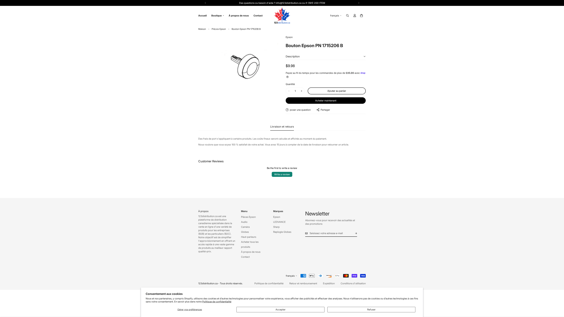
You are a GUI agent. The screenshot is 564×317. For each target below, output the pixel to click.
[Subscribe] (353, 233)
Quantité (290, 84)
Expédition (329, 283)
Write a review (282, 174)
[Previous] (205, 3)
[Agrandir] (275, 41)
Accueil (202, 15)
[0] (361, 15)
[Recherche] (347, 15)
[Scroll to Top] (558, 301)
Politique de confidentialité (216, 301)
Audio (244, 221)
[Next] (358, 3)
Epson (276, 216)
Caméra (245, 226)
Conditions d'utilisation (353, 283)
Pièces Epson (219, 29)
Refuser (371, 309)
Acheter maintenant (325, 100)
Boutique (216, 15)
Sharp (276, 226)
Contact (258, 15)
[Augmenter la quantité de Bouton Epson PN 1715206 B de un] (301, 91)
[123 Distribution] (282, 15)
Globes (245, 231)
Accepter (281, 309)
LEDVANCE (279, 221)
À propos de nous (239, 15)
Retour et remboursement (303, 283)
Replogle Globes (282, 231)
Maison (202, 29)
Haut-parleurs (248, 236)
